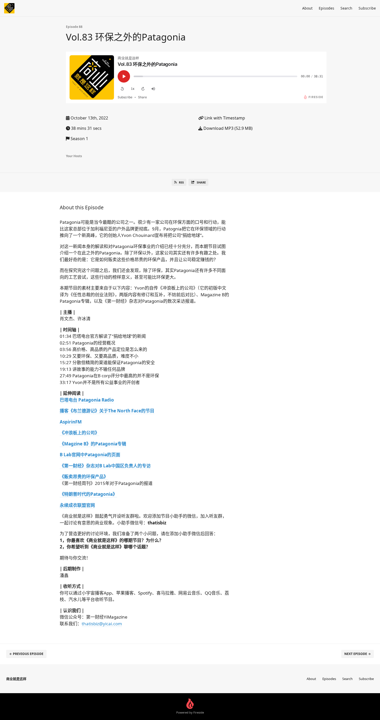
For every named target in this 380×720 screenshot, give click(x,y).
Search (346, 8)
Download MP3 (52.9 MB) (227, 128)
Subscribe (367, 8)
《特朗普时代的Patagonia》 (88, 494)
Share (201, 182)
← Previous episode (26, 654)
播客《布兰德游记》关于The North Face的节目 (107, 411)
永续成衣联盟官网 (77, 505)
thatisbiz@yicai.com (102, 624)
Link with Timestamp (224, 118)
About (307, 8)
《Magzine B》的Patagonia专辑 (93, 444)
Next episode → (357, 654)
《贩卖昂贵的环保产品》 (84, 476)
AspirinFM (71, 422)
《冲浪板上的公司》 (79, 433)
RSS (181, 182)
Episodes (326, 8)
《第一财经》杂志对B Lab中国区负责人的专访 (105, 466)
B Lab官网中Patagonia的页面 (90, 455)
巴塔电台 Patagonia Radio (87, 400)
